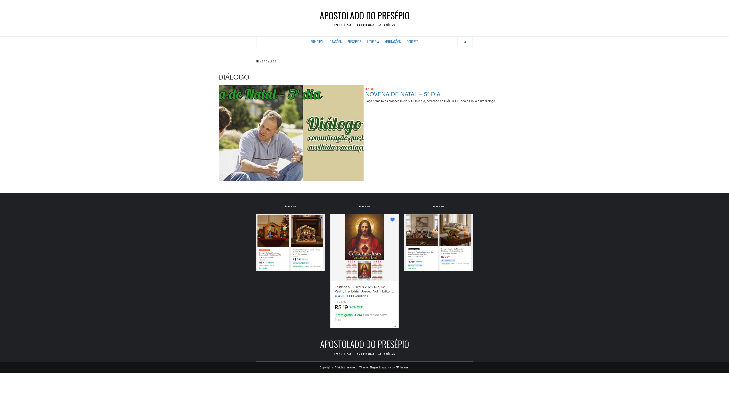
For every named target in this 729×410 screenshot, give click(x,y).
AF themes (402, 367)
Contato (412, 41)
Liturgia (373, 41)
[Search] (465, 42)
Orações (336, 41)
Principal (317, 41)
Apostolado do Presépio (364, 15)
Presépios (354, 41)
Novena (369, 89)
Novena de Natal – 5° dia (402, 94)
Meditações (393, 41)
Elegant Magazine (380, 367)
